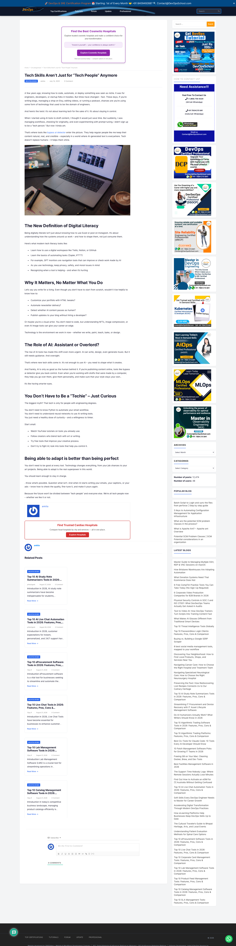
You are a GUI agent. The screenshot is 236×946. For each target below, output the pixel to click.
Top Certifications (34, 937)
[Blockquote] (79, 853)
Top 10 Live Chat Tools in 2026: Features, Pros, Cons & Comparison (45, 707)
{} (89, 854)
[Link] (86, 853)
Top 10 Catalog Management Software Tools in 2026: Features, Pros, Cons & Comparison (44, 795)
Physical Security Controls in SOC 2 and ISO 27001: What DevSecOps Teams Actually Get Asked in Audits (193, 603)
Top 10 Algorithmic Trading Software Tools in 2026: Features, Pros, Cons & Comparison (192, 725)
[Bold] (58, 853)
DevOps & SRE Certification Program (70, 3)
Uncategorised (36, 68)
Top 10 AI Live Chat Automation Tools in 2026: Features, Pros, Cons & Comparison (45, 622)
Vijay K (29, 670)
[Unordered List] (76, 853)
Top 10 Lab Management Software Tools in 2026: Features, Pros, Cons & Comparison (41, 752)
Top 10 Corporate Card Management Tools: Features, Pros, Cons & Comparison (192, 860)
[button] (229, 939)
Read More (32, 601)
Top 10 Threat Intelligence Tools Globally (194, 626)
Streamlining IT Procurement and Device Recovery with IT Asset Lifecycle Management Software (194, 707)
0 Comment (68, 81)
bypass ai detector (56, 132)
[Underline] (65, 853)
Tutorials (53, 937)
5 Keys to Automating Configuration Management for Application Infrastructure (191, 513)
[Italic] (62, 853)
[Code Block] (82, 853)
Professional (95, 937)
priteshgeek (31, 584)
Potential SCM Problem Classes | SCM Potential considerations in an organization (193, 539)
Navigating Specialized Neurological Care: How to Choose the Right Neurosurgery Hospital (191, 675)
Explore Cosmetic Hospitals (93, 53)
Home (27, 68)
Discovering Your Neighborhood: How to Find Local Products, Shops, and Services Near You (194, 657)
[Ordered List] (72, 853)
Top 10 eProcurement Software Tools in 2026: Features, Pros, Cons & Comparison (45, 665)
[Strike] (69, 853)
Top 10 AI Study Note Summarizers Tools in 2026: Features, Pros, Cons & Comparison (43, 581)
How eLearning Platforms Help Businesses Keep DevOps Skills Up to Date (192, 816)
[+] (92, 854)
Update (79, 937)
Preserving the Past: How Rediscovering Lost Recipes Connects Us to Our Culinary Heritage (194, 686)
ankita (43, 81)
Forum (67, 937)
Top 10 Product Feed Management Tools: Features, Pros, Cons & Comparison (191, 881)
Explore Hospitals (77, 535)
